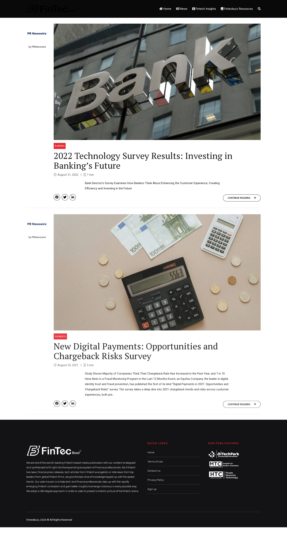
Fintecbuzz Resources (238, 9)
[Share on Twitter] (65, 197)
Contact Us (153, 470)
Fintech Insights (205, 9)
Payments (60, 336)
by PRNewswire (37, 46)
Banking (60, 145)
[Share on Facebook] (57, 197)
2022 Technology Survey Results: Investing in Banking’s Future (143, 160)
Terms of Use (155, 461)
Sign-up (152, 489)
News (183, 9)
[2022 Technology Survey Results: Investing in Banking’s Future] (157, 82)
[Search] (259, 8)
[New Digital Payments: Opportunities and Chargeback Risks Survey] (157, 272)
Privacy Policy (155, 479)
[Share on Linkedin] (73, 197)
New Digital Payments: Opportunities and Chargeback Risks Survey (136, 350)
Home (167, 9)
